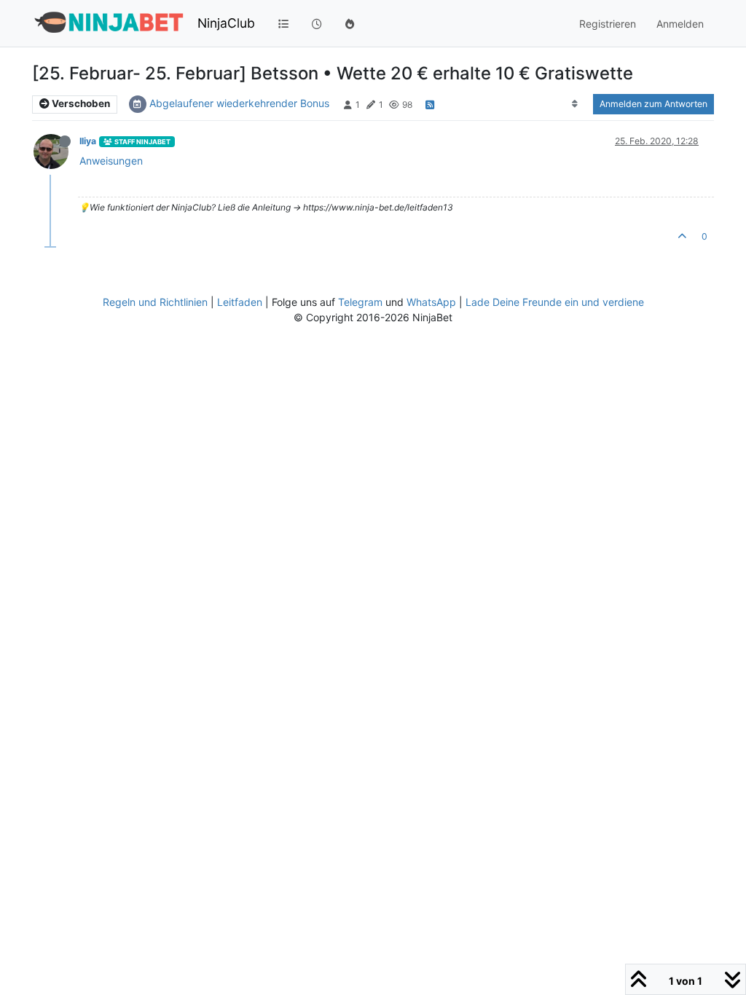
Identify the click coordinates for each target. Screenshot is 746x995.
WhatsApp (431, 302)
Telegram (360, 302)
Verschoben (80, 103)
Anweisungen (111, 160)
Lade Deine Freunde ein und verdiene (555, 302)
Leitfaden (239, 302)
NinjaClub (226, 23)
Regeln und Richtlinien (155, 302)
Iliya (87, 140)
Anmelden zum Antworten (653, 103)
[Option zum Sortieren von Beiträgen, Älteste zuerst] (575, 104)
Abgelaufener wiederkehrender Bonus (239, 103)
